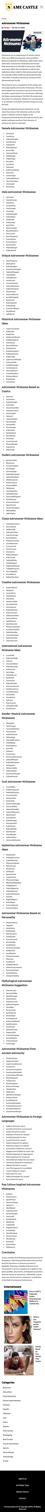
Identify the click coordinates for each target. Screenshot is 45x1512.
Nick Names (8, 1430)
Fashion (6, 1404)
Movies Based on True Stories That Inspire (38, 1353)
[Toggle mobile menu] (41, 7)
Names (4, 19)
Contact (22, 1498)
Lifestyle (6, 1413)
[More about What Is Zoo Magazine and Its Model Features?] (18, 1330)
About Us (22, 1479)
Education (7, 1392)
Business (7, 1387)
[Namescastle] (20, 7)
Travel (5, 1461)
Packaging (7, 1435)
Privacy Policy (22, 1492)
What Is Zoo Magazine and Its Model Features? (37, 1323)
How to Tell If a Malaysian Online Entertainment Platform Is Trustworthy (35, 1297)
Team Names (8, 1452)
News (5, 1422)
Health (6, 1409)
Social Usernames (10, 1443)
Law (4, 1417)
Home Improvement (12, 1400)
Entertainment (9, 1396)
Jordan (6, 27)
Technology (8, 1456)
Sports (6, 1448)
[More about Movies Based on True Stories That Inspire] (19, 1360)
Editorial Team (22, 1485)
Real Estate (8, 1439)
